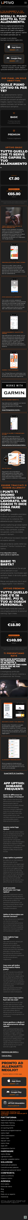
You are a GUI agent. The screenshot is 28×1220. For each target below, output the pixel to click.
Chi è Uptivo (5, 1184)
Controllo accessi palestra (9, 1167)
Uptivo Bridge (5, 1154)
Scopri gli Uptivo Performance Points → (14, 445)
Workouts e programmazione (11, 1130)
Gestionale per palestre (9, 1165)
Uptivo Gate (5, 1138)
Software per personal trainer (11, 1170)
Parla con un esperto (8, 1194)
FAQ (2, 1192)
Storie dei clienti (6, 1186)
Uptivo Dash (5, 1133)
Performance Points (8, 1125)
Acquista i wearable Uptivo (10, 1159)
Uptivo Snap (5, 1143)
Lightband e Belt (6, 1157)
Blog (2, 1189)
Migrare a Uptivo (6, 1178)
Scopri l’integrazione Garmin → (11, 410)
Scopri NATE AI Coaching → (14, 773)
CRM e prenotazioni (7, 1135)
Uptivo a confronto (7, 1176)
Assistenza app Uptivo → (10, 1052)
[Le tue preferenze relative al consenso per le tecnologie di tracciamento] (25, 1217)
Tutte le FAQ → (7, 1056)
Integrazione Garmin (8, 1148)
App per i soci (5, 1141)
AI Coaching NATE (7, 1128)
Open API (4, 1146)
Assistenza (4, 1197)
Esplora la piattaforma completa (12, 1120)
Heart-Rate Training (8, 1123)
